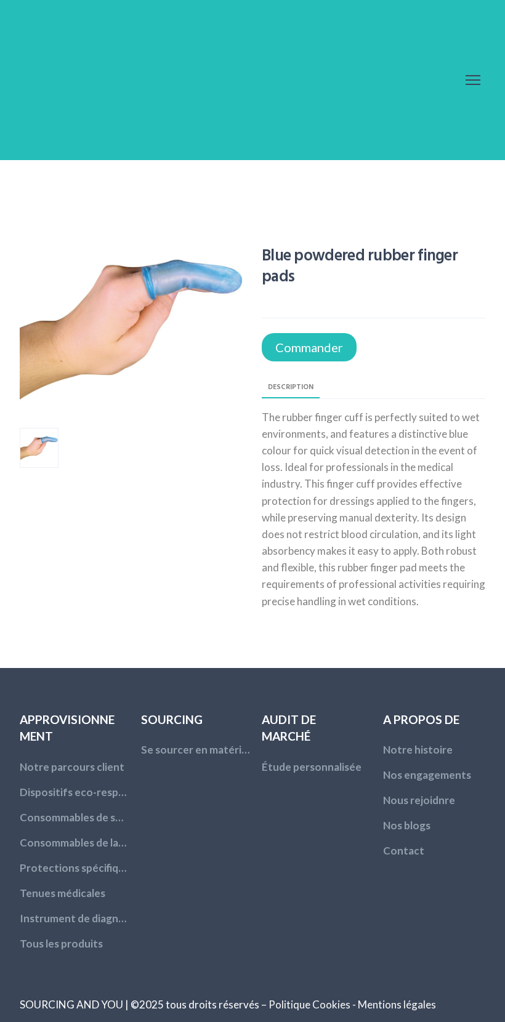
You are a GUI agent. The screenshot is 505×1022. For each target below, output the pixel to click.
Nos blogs (406, 825)
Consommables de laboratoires (74, 842)
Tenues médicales (62, 893)
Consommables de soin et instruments (74, 817)
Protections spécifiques (74, 867)
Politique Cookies (309, 1004)
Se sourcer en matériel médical (195, 749)
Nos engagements (427, 774)
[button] (309, 347)
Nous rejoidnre (419, 800)
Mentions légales (397, 1004)
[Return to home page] (100, 80)
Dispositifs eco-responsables (74, 792)
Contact (403, 850)
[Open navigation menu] (473, 80)
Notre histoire (418, 749)
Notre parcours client (72, 766)
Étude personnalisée (312, 766)
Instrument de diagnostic (74, 918)
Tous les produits (61, 943)
